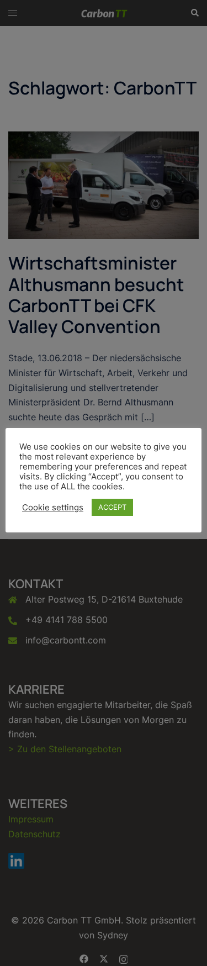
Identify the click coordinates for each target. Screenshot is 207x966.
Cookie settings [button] (52, 508)
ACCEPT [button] (112, 507)
